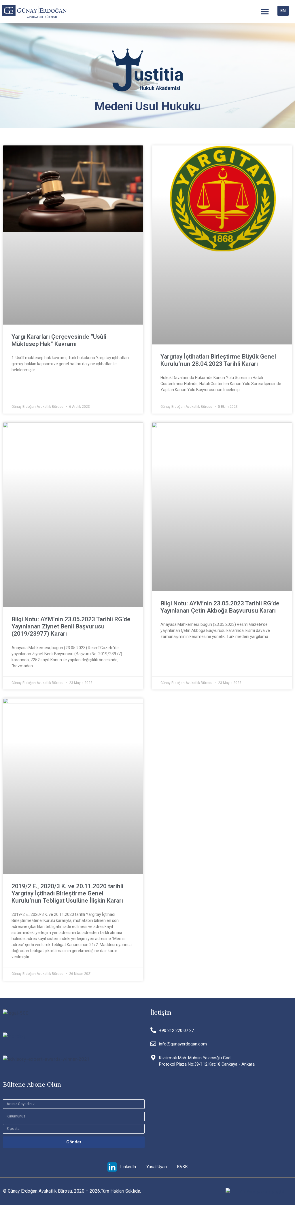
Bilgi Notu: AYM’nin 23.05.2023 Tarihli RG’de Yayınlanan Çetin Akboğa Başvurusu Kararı (219, 607)
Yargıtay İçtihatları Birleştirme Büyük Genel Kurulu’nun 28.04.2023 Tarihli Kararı (218, 360)
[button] (264, 11)
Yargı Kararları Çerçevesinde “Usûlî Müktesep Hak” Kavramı (59, 340)
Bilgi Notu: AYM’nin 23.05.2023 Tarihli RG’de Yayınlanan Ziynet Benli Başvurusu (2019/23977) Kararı (71, 626)
